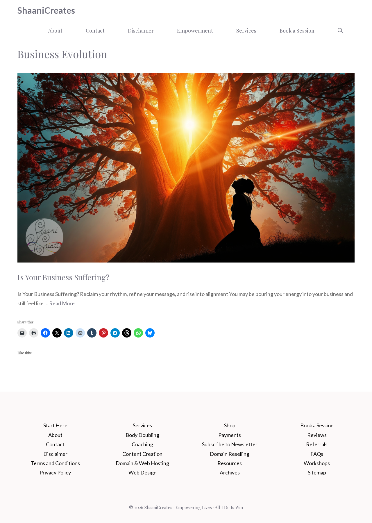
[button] (340, 30)
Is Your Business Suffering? (63, 277)
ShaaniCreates (46, 10)
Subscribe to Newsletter (229, 444)
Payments (229, 435)
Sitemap (317, 472)
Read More (62, 303)
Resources (229, 463)
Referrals (317, 444)
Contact (95, 30)
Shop (229, 425)
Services (246, 30)
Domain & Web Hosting (142, 463)
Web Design (142, 472)
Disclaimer (141, 30)
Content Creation (142, 454)
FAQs (316, 454)
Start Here (55, 425)
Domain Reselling (229, 454)
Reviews (317, 435)
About (55, 30)
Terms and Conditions (55, 463)
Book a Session (297, 30)
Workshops (317, 463)
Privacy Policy (55, 472)
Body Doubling (142, 435)
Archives (230, 472)
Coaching (142, 444)
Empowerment (195, 30)
